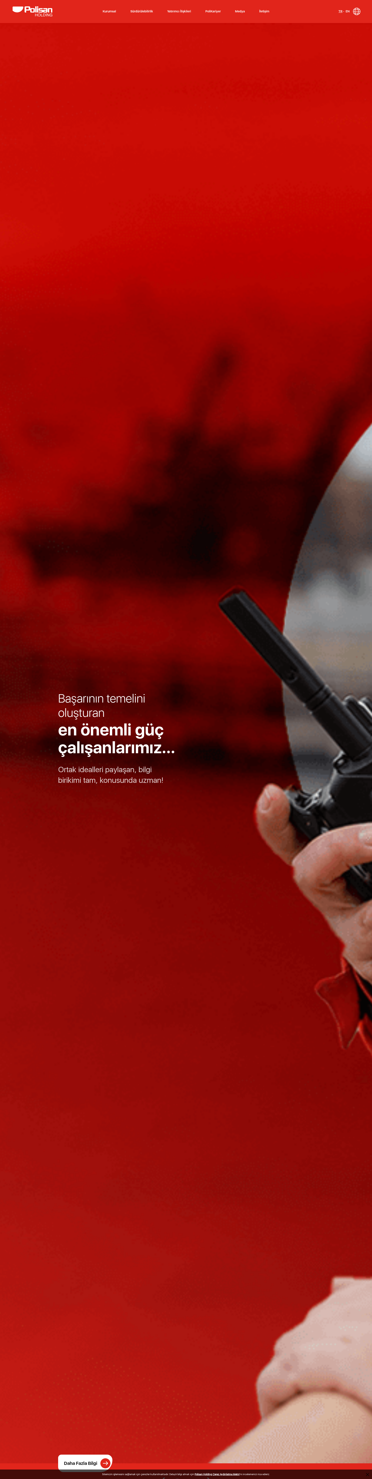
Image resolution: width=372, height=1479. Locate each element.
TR (340, 11)
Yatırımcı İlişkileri (179, 11)
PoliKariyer (213, 11)
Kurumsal (109, 11)
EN (348, 11)
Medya (240, 11)
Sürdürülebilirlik (141, 11)
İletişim (264, 11)
